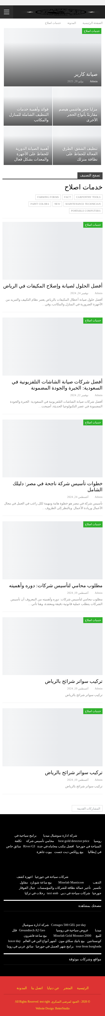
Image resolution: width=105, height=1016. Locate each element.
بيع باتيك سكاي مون (72, 941)
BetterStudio (62, 1008)
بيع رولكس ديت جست (69, 852)
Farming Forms (48, 197)
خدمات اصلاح (92, 31)
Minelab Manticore (71, 882)
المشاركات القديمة (88, 808)
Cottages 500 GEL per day (68, 925)
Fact (67, 197)
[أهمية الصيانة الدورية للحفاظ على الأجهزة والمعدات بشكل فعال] (28, 145)
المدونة (22, 988)
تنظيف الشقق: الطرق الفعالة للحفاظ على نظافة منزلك (80, 153)
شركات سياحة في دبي (75, 893)
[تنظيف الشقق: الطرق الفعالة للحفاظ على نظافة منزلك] (77, 145)
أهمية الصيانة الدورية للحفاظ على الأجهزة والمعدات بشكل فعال (31, 153)
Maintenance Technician (83, 204)
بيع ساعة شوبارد (41, 882)
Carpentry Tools (88, 197)
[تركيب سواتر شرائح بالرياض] (52, 646)
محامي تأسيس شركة (40, 841)
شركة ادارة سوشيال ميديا (60, 835)
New (57, 204)
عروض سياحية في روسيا (72, 930)
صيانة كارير (86, 74)
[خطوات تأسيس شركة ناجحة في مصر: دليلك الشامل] (52, 449)
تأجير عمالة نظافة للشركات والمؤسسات (64, 888)
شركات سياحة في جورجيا (51, 877)
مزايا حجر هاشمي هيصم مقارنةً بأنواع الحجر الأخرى (78, 114)
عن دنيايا (53, 988)
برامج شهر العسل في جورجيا (55, 946)
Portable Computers (86, 210)
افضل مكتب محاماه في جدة (55, 846)
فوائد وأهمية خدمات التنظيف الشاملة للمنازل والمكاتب (29, 114)
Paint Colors (40, 204)
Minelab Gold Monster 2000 (72, 935)
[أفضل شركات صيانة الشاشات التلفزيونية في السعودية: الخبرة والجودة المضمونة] (52, 347)
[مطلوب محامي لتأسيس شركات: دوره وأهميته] (52, 550)
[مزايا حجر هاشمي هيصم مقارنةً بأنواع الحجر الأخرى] (77, 106)
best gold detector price (73, 841)
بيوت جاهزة (44, 852)
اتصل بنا (37, 988)
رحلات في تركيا (35, 893)
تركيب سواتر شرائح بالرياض (74, 681)
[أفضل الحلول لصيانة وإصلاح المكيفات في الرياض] (52, 251)
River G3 (29, 846)
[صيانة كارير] (52, 57)
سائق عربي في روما (20, 946)
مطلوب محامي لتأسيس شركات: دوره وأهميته (56, 585)
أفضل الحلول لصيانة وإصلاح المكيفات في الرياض (53, 285)
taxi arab (52, 893)
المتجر (68, 988)
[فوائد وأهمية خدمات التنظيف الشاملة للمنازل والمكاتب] (28, 106)
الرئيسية (83, 988)
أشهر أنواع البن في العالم (39, 941)
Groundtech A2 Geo (32, 930)
